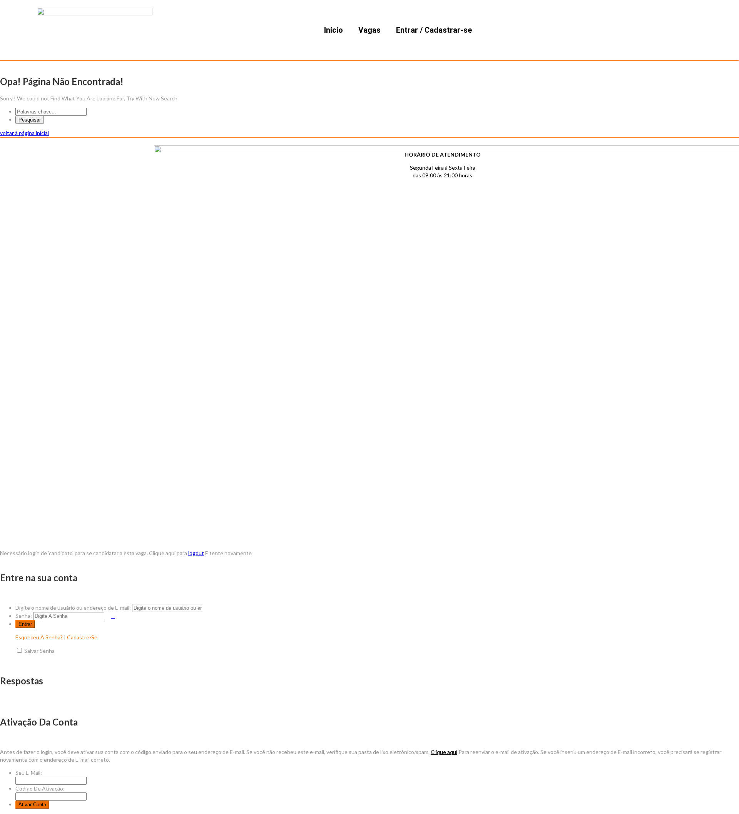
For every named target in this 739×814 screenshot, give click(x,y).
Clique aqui (444, 752)
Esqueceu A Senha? (39, 637)
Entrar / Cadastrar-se (434, 30)
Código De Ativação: (40, 788)
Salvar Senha (39, 650)
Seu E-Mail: (28, 772)
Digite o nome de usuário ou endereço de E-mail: (73, 607)
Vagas (369, 30)
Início (333, 30)
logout (196, 553)
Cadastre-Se (82, 637)
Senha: (23, 615)
